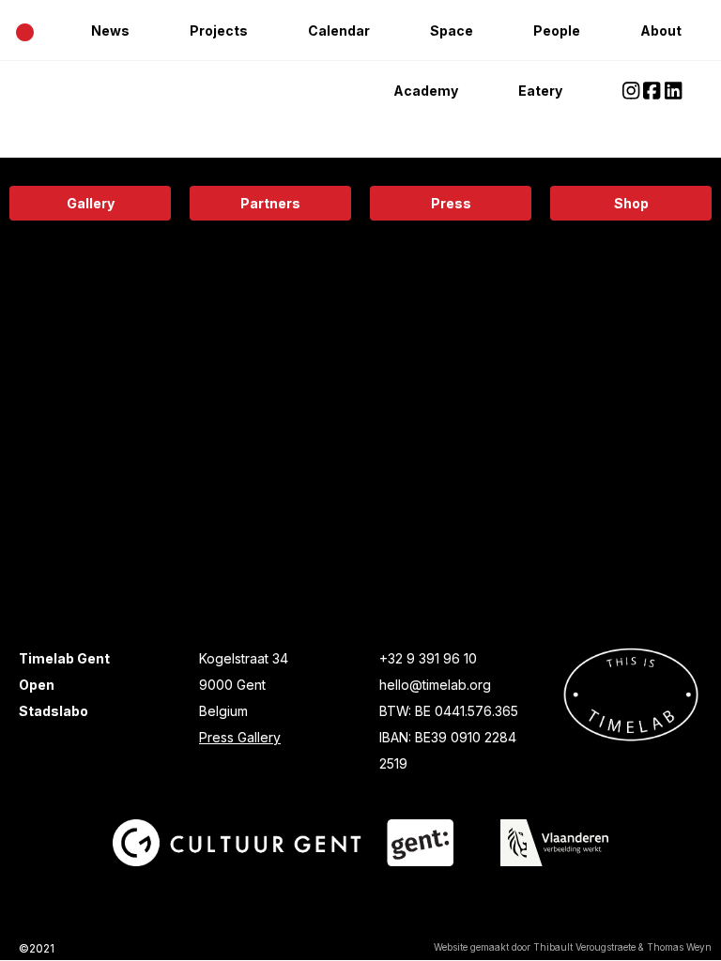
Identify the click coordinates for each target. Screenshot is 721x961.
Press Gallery (240, 737)
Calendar (339, 30)
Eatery (540, 91)
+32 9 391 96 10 (428, 658)
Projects (219, 30)
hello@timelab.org (435, 685)
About (661, 30)
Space (451, 30)
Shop (631, 203)
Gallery (91, 203)
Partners (270, 203)
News (110, 30)
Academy (425, 91)
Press (451, 203)
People (556, 30)
